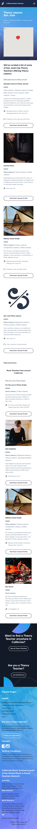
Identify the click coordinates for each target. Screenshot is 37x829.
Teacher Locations (15, 20)
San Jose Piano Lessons (12, 316)
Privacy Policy (6, 708)
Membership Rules (8, 711)
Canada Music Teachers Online (12, 804)
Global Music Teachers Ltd (19, 824)
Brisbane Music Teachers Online (12, 788)
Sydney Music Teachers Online (12, 786)
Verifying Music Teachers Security (13, 705)
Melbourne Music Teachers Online (13, 784)
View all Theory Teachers (18, 648)
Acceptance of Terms (9, 714)
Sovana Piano (9, 166)
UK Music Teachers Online (10, 818)
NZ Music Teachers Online (10, 794)
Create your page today (11, 735)
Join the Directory (19, 675)
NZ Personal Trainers (8, 798)
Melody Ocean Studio (12, 239)
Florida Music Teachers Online (11, 808)
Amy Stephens (10, 449)
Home (6, 20)
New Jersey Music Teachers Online (13, 810)
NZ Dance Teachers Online (10, 796)
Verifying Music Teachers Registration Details (16, 702)
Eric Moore (9, 587)
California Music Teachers (15, 3)
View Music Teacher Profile (18, 125)
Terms (4, 717)
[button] (18, 38)
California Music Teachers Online (12, 806)
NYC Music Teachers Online (11, 812)
